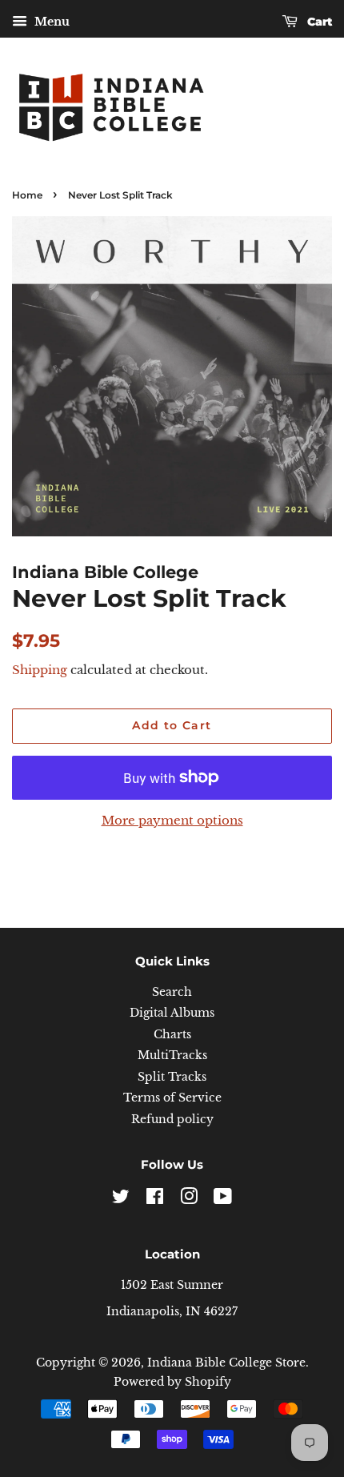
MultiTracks (172, 1055)
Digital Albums (172, 1013)
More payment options (172, 820)
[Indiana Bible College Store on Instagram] (189, 1199)
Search (172, 992)
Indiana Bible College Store (226, 1363)
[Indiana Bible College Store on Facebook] (155, 1199)
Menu (50, 21)
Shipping (39, 669)
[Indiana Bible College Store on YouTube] (223, 1199)
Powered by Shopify (172, 1382)
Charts (172, 1035)
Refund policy (172, 1119)
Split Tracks (172, 1077)
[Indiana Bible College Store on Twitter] (121, 1199)
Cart (318, 21)
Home (27, 195)
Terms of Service (172, 1098)
